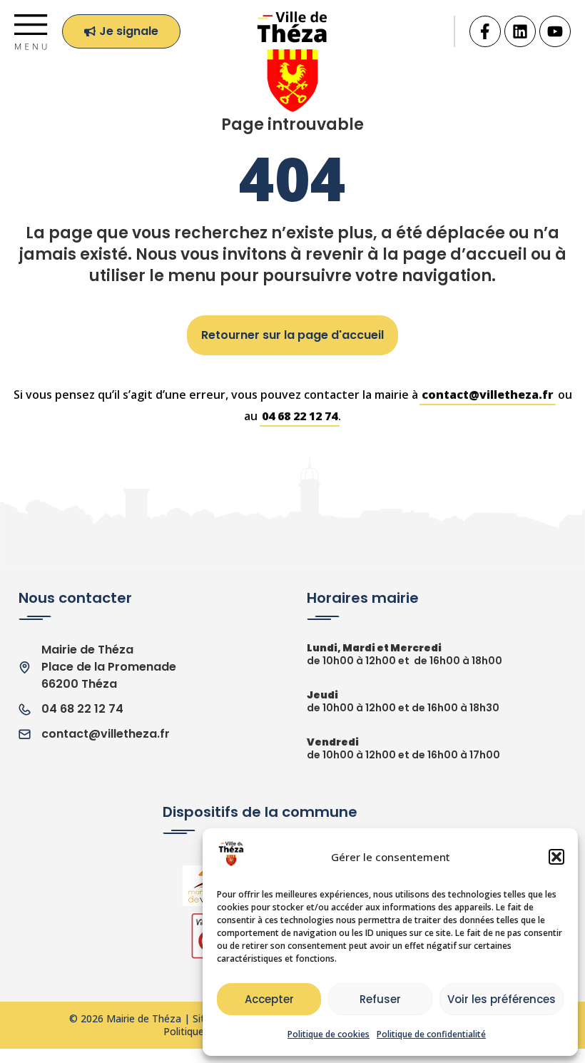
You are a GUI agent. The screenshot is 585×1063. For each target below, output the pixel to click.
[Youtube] (555, 31)
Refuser (380, 999)
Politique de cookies (329, 1034)
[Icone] (485, 31)
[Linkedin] (520, 31)
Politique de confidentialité (431, 1034)
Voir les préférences (501, 999)
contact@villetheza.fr (488, 394)
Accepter (269, 999)
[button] (556, 857)
